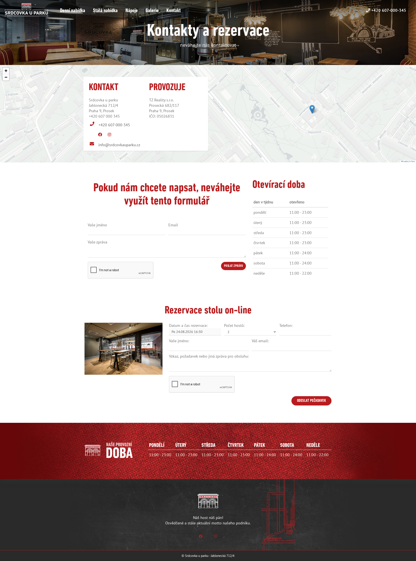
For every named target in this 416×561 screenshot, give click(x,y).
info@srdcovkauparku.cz (119, 144)
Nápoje (131, 10)
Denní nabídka (72, 10)
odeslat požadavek (311, 401)
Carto (413, 161)
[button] (312, 109)
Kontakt (173, 10)
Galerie (152, 10)
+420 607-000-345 (388, 10)
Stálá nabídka (105, 10)
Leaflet (405, 161)
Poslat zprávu (233, 266)
